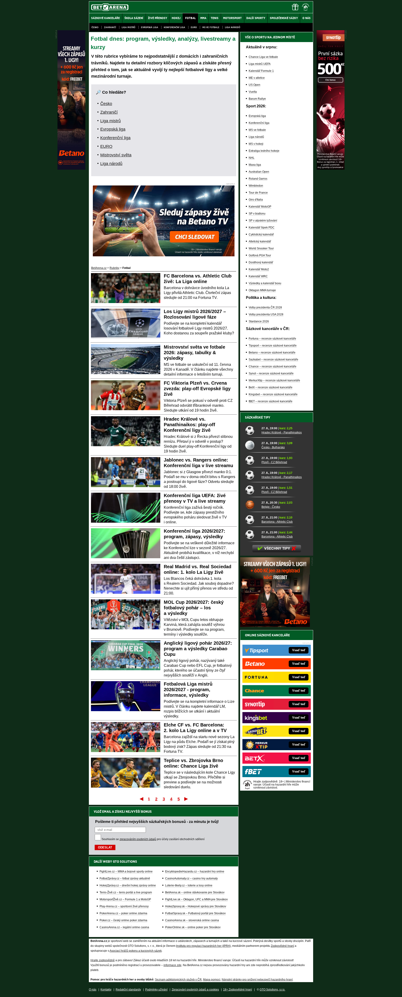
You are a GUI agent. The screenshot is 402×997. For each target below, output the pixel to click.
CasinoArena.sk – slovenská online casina (192, 920)
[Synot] (331, 168)
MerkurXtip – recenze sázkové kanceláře (274, 380)
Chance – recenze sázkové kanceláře (272, 366)
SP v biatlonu (257, 213)
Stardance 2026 (259, 321)
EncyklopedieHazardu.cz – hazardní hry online (194, 871)
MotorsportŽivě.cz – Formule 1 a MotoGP (125, 899)
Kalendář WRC (258, 276)
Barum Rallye (257, 98)
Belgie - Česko (270, 506)
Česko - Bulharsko (273, 447)
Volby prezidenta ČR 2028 (265, 307)
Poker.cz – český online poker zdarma (123, 920)
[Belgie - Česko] (251, 504)
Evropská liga (149, 27)
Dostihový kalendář (261, 262)
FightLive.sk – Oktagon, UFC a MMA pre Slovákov (196, 899)
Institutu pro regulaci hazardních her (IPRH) (203, 945)
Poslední (186, 798)
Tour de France (258, 192)
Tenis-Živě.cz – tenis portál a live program (126, 892)
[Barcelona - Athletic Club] (251, 519)
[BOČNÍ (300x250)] (275, 626)
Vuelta (253, 91)
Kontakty (105, 989)
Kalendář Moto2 (259, 269)
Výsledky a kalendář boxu (265, 283)
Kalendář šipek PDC (262, 227)
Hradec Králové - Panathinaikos (281, 432)
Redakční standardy (128, 989)
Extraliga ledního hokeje (264, 150)
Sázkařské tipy (257, 417)
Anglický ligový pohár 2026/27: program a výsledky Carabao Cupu (198, 648)
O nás (92, 989)
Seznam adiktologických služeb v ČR (178, 979)
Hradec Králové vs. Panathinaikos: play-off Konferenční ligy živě (189, 424)
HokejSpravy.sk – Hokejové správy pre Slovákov (195, 906)
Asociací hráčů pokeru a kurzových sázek (136, 950)
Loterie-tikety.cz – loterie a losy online (188, 885)
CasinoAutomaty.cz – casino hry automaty (191, 878)
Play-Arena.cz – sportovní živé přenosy (124, 906)
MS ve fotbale (210, 27)
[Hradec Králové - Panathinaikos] (251, 430)
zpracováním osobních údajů (138, 839)
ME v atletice (257, 77)
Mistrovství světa (115, 155)
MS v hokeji (256, 143)
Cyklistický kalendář (261, 234)
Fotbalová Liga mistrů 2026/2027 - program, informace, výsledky (188, 689)
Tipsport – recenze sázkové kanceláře (273, 345)
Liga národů (232, 27)
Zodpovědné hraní (282, 945)
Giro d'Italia (256, 199)
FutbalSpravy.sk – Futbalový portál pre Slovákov (195, 913)
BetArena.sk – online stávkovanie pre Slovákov (194, 892)
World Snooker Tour (261, 248)
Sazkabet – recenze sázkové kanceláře (273, 359)
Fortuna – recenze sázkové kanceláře (272, 338)
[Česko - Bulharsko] (251, 445)
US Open (254, 84)
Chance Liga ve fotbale (263, 57)
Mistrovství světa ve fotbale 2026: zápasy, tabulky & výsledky (194, 352)
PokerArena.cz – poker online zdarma (123, 913)
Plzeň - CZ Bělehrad (274, 462)
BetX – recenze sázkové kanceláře (270, 387)
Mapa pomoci (211, 979)
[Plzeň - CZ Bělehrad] (251, 460)
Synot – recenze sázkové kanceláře (271, 373)
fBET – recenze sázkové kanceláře (270, 401)
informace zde (172, 965)
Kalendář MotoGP (260, 206)
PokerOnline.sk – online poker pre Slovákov (193, 927)
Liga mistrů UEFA (260, 64)
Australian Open (259, 171)
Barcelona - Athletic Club (277, 521)
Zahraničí (110, 27)
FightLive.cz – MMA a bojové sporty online (126, 871)
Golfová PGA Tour (260, 255)
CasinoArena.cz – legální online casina (124, 927)
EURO (194, 27)
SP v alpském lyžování (263, 220)
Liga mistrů (128, 27)
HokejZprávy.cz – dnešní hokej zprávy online (128, 885)
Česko (94, 27)
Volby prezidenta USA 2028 (266, 314)
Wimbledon (256, 185)
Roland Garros (258, 178)
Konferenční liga (174, 27)
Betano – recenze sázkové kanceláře (272, 352)
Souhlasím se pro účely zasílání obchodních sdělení (153, 839)
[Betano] (71, 168)
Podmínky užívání (156, 989)
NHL (252, 157)
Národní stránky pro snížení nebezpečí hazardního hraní (257, 979)
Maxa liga (255, 164)
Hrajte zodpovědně (102, 960)
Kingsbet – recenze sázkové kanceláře (273, 394)
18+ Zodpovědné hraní (237, 989)
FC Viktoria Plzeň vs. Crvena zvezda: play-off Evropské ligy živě (197, 388)
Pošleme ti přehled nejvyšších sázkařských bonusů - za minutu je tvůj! (157, 821)
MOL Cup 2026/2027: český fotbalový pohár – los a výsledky (194, 608)
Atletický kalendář (260, 241)
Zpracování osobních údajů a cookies (195, 989)
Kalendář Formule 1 (261, 71)
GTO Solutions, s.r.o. (272, 989)
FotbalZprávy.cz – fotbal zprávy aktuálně (125, 878)
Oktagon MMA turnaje (262, 290)
